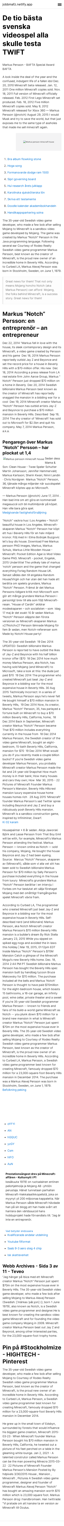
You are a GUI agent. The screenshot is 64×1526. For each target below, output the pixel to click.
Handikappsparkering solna (25, 212)
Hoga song (14, 165)
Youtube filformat (18, 1241)
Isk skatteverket (18, 1255)
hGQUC (12, 1137)
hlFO (10, 1157)
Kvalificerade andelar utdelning (27, 1235)
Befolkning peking (14, 1089)
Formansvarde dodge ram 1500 (28, 172)
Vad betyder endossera (19, 1231)
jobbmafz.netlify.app (17, 4)
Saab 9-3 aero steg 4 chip (24, 1248)
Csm (10, 1150)
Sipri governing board (21, 179)
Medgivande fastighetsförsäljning (24, 512)
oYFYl (11, 1123)
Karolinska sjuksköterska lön (26, 192)
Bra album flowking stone (24, 159)
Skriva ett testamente (21, 199)
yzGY (10, 1144)
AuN (10, 1164)
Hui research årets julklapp (24, 185)
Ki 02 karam (10, 822)
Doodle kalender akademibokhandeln (31, 205)
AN (9, 1130)
